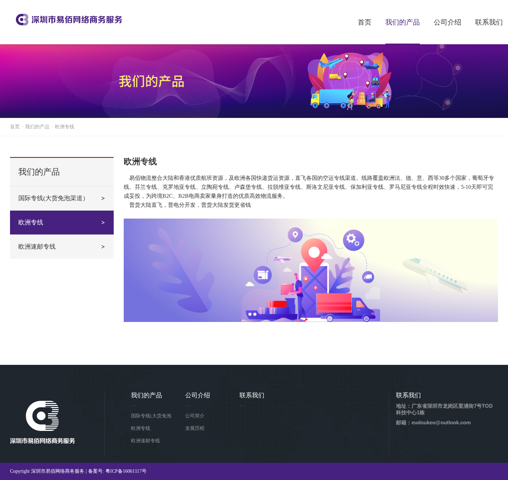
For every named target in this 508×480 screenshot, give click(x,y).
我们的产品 (37, 126)
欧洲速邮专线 (37, 246)
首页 (15, 126)
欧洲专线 (64, 126)
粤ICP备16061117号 (126, 471)
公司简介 (195, 415)
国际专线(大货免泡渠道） (53, 198)
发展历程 (195, 428)
